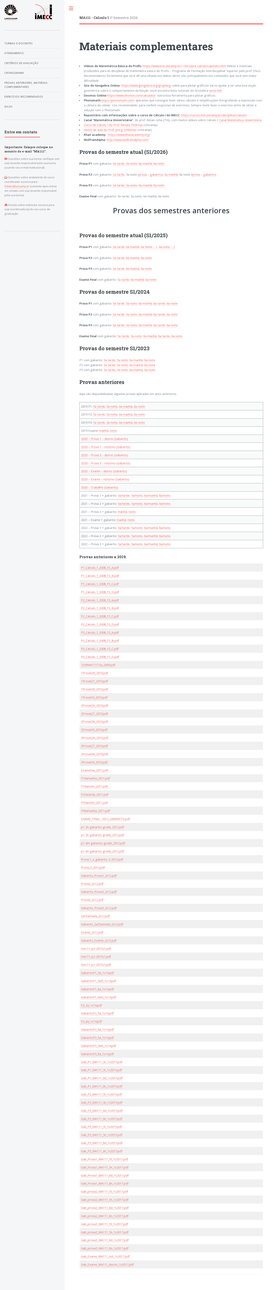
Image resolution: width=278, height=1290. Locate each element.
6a (121, 406)
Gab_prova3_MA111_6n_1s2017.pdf (104, 1248)
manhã (127, 406)
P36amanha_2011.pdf (95, 811)
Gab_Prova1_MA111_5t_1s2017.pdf (104, 1159)
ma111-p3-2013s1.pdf (96, 948)
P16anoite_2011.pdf (94, 786)
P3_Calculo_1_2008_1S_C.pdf (100, 649)
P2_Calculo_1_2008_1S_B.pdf (100, 608)
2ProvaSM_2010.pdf (94, 721)
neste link (215, 90)
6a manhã (145, 163)
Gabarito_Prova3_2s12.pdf (99, 908)
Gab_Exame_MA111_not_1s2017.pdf (105, 1256)
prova (143, 174)
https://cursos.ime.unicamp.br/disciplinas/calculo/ (214, 115)
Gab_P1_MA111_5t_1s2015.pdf (101, 1070)
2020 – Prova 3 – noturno (98, 463)
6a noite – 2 (167, 247)
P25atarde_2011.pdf (94, 794)
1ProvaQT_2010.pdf (94, 681)
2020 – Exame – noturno (97, 479)
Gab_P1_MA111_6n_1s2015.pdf (101, 1086)
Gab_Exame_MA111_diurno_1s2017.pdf (107, 1264)
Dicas (8, 106)
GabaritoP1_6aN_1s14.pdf (98, 997)
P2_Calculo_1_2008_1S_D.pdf (100, 624)
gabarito (156, 174)
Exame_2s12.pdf (92, 932)
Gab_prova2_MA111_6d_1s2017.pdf (105, 1208)
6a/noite (164, 495)
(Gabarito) (121, 439)
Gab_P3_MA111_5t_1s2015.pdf (101, 1127)
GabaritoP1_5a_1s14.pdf (97, 973)
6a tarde (159, 303)
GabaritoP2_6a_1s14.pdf (97, 1029)
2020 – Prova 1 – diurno (97, 439)
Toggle (71, 8)
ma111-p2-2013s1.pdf (96, 956)
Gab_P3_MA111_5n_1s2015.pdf (101, 1135)
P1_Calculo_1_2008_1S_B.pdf (100, 576)
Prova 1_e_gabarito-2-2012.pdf (102, 859)
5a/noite (136, 495)
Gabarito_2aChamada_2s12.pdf (102, 924)
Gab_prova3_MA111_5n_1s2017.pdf (104, 1232)
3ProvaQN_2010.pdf (94, 738)
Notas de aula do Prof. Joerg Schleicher (110, 130)
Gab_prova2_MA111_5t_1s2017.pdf (104, 1191)
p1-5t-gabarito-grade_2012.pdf (102, 835)
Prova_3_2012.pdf (93, 867)
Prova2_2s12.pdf (92, 884)
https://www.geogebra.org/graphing (146, 85)
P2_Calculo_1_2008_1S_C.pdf (100, 616)
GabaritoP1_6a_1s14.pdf (97, 989)
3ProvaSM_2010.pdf (94, 754)
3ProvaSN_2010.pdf (94, 762)
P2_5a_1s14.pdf (91, 1005)
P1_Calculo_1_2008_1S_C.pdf (100, 584)
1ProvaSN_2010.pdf (94, 697)
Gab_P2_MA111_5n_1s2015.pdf (101, 1102)
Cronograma (14, 72)
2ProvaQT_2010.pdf (94, 713)
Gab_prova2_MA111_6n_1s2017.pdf (104, 1216)
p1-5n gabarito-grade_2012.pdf (102, 827)
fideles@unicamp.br (16, 186)
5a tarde (118, 163)
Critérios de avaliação (21, 63)
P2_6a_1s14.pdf (91, 1021)
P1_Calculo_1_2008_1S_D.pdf (100, 592)
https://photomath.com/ (117, 100)
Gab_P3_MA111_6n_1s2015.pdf (101, 1151)
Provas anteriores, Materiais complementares (26, 84)
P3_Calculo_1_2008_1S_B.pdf (100, 640)
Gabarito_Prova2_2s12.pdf (99, 892)
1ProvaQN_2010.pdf (94, 673)
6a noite (158, 163)
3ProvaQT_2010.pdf (94, 746)
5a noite (131, 163)
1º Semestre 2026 (108, 17)
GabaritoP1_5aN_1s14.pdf (98, 981)
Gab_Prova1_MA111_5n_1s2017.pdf (104, 1167)
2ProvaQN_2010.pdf (94, 705)
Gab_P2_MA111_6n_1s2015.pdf (101, 1119)
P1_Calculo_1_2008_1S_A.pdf (100, 568)
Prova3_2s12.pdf (92, 900)
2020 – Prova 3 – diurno (97, 455)
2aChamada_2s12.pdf (95, 916)
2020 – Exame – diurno (96, 471)
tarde (101, 406)
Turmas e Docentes (18, 43)
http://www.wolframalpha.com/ (128, 140)
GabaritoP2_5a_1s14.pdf (97, 1013)
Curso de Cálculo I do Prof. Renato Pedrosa (113, 125)
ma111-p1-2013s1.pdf (96, 965)
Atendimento (14, 53)
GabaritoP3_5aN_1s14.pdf (98, 1046)
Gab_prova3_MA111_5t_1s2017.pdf (104, 1224)
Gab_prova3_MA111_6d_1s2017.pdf (105, 1240)
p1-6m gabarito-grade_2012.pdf (103, 843)
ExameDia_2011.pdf (94, 770)
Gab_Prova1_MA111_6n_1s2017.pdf (104, 1183)
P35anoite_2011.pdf (94, 803)
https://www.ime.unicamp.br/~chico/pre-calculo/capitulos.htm (184, 66)
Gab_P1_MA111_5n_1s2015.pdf (101, 1062)
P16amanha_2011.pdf (95, 778)
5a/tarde (124, 495)
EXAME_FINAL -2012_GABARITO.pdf (105, 819)
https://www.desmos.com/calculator (131, 95)
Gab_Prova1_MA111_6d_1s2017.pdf (105, 1175)
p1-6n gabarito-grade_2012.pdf (102, 851)
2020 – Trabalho (92, 487)
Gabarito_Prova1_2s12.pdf (99, 875)
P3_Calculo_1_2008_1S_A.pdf (100, 632)
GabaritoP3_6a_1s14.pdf (97, 1054)
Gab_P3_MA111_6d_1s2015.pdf (102, 1143)
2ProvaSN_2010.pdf (94, 730)
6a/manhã (151, 495)
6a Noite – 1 (149, 247)
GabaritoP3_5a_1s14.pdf (97, 1037)
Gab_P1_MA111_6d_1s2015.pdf (102, 1078)
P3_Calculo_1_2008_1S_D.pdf (100, 657)
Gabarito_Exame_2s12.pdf (98, 940)
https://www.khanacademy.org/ (129, 135)
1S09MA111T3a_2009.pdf (98, 665)
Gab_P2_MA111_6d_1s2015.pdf (102, 1110)
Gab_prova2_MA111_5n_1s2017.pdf (104, 1200)
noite (114, 406)
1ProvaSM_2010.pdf (94, 689)
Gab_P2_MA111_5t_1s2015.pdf (101, 1094)
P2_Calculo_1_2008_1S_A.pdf (100, 600)
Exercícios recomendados (23, 96)
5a (95, 406)
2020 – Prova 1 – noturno (98, 447)
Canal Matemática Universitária (240, 120)
